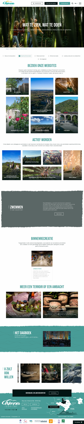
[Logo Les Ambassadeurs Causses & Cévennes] (59, 421)
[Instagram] (13, 410)
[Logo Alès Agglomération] (31, 421)
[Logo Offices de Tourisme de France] (20, 421)
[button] (72, 3)
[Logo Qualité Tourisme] (25, 421)
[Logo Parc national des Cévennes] (52, 421)
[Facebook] (12, 410)
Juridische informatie (5, 416)
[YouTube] (16, 410)
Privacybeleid (14, 416)
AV (19, 416)
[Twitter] (15, 410)
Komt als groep (62, 416)
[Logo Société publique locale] (41, 421)
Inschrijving (53, 393)
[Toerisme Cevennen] (8, 3)
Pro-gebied (70, 416)
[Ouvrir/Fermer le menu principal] (80, 3)
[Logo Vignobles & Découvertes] (63, 421)
